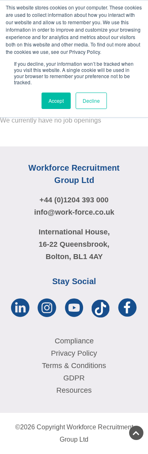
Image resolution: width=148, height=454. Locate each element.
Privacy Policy (74, 353)
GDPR (74, 378)
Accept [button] (56, 100)
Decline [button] (91, 100)
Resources (74, 390)
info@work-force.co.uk (74, 212)
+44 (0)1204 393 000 (74, 200)
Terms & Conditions (74, 365)
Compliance (74, 341)
